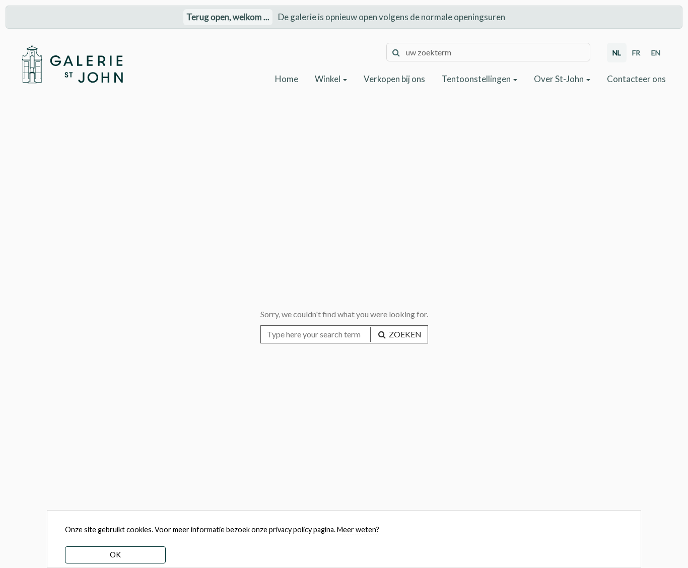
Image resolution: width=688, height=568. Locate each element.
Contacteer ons (636, 79)
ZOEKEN (404, 334)
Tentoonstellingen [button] (477, 79)
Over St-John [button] (559, 79)
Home (286, 79)
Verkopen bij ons (394, 79)
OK (115, 554)
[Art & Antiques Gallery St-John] (72, 64)
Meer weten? (358, 529)
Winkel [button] (328, 79)
